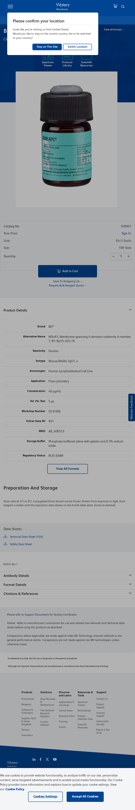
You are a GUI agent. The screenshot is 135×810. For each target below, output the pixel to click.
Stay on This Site (47, 47)
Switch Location (77, 47)
